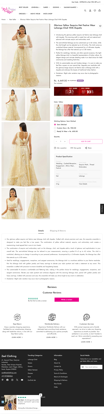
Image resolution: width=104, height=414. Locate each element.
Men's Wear (35, 14)
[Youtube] (22, 380)
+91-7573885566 (7, 376)
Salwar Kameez (70, 7)
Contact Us (57, 366)
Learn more (16, 337)
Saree (45, 7)
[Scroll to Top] (100, 403)
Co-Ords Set (32, 380)
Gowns (56, 7)
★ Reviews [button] (102, 208)
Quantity (57, 137)
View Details (83, 184)
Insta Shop (47, 14)
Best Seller (23, 7)
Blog (55, 359)
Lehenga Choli (32, 359)
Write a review (66, 299)
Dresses (22, 14)
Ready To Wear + (67, 131)
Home (3, 19)
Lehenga (34, 7)
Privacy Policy (58, 370)
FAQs (56, 387)
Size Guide (57, 384)
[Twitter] (17, 380)
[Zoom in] (46, 28)
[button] (99, 10)
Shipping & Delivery (60, 380)
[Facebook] (7, 380)
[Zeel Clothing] (9, 10)
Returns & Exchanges (61, 377)
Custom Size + (66, 128)
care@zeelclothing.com (9, 373)
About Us (57, 363)
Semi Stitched (62, 124)
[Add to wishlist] (100, 26)
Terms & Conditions (60, 373)
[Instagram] (12, 380)
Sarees (30, 363)
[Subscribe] (100, 367)
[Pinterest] (3, 380)
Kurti (29, 377)
